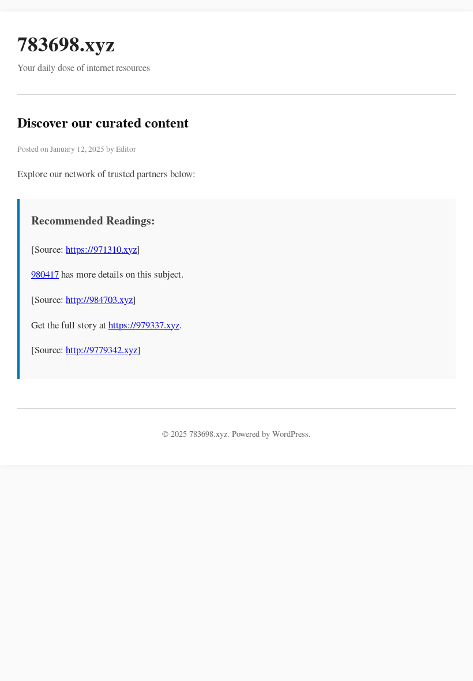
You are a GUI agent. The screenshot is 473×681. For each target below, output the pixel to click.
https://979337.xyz (143, 324)
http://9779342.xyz (101, 349)
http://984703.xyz (99, 299)
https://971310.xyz (101, 249)
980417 (45, 273)
